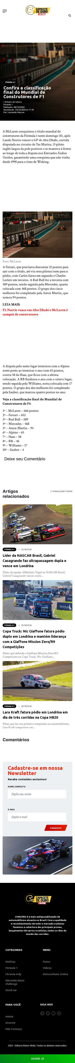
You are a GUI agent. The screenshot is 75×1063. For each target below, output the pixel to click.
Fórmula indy (13, 974)
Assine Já (37, 1058)
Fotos (46, 961)
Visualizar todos (62, 491)
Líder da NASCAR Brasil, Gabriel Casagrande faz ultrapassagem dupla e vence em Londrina (34, 560)
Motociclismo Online (55, 974)
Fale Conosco (13, 1028)
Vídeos (47, 967)
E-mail (11, 809)
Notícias (10, 961)
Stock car (11, 990)
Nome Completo (16, 787)
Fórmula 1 (10, 82)
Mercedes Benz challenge (14, 982)
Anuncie (10, 1022)
